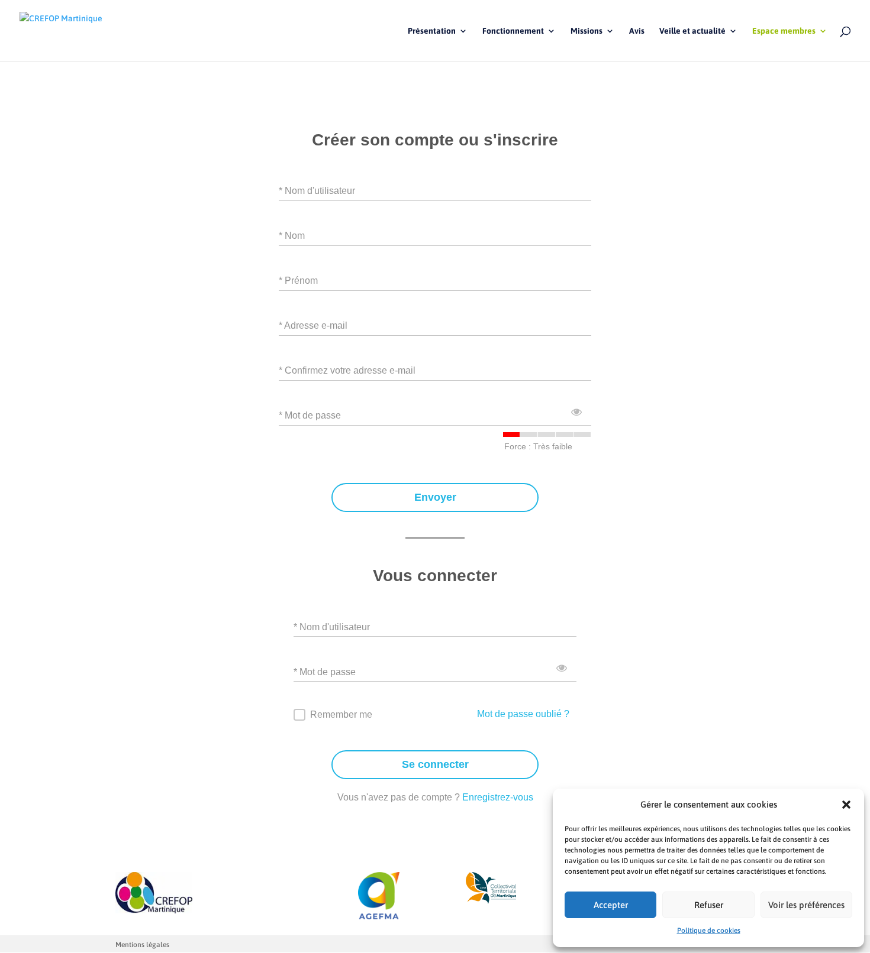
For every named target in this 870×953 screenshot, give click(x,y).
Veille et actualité (692, 31)
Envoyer (435, 497)
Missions (586, 31)
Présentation (432, 31)
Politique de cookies (708, 930)
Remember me (341, 714)
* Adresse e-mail (313, 325)
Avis (637, 31)
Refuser (708, 905)
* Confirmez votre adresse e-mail (347, 370)
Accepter (611, 905)
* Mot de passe (310, 415)
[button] (846, 805)
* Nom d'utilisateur (317, 191)
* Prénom (298, 280)
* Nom (292, 236)
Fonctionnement (513, 31)
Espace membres (784, 31)
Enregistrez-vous (497, 797)
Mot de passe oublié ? (523, 714)
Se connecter (435, 764)
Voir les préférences (806, 905)
